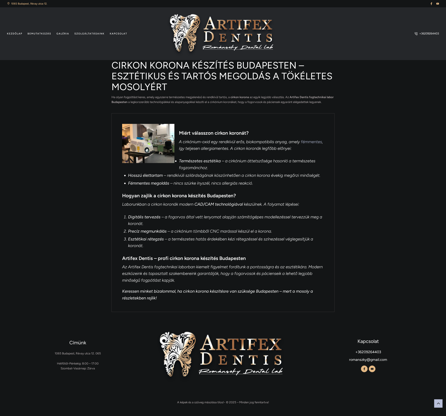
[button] (431, 3)
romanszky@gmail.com (368, 359)
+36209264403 (368, 352)
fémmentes (311, 141)
